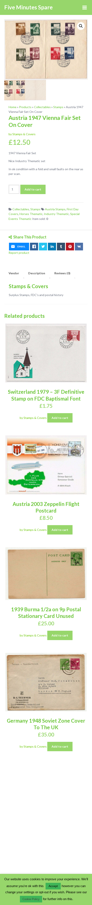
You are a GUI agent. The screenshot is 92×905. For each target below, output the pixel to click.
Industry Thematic (56, 214)
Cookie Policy (31, 899)
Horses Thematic (31, 214)
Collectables (42, 107)
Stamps (58, 107)
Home (12, 107)
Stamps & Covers (28, 286)
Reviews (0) (62, 273)
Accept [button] (53, 886)
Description (36, 273)
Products (25, 107)
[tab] (13, 273)
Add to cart (33, 189)
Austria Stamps (55, 209)
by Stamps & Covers (22, 134)
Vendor (14, 273)
